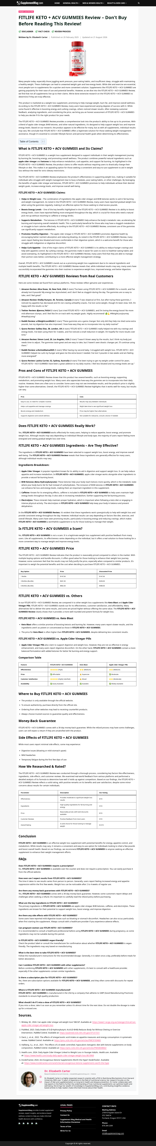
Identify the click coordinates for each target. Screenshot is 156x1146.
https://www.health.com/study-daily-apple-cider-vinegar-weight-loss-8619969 (59, 1055)
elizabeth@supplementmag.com (79, 1074)
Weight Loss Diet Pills (26, 11)
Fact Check (44, 31)
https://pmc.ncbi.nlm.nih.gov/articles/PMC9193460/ (77, 1040)
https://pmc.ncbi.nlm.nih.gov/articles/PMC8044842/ (83, 1048)
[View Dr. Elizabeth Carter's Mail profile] (40, 1082)
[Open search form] (139, 3)
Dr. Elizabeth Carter (38, 37)
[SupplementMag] (36, 1105)
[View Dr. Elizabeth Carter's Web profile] (40, 1077)
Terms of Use (65, 1126)
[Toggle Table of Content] (41, 141)
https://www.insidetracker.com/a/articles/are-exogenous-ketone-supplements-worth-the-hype (66, 1063)
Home (57, 3)
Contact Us (65, 1115)
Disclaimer (27, 31)
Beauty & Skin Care (116, 3)
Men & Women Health (93, 3)
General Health (70, 3)
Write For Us (65, 1131)
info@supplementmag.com (113, 1133)
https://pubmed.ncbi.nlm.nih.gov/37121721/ (80, 1032)
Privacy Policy (66, 1111)
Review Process (63, 31)
